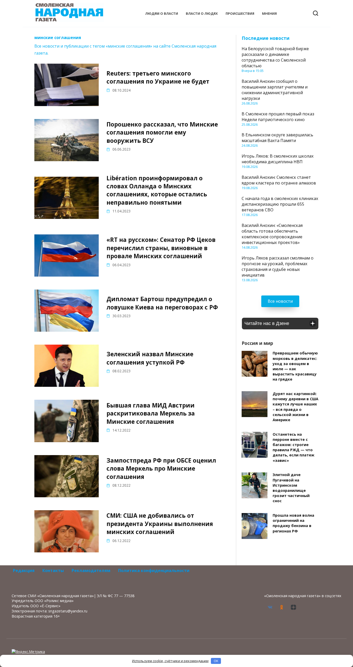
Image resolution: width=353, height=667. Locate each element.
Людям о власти (161, 13)
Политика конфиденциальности (153, 570)
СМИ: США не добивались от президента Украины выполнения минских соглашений (159, 524)
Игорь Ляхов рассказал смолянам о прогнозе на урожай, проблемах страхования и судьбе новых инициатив (277, 266)
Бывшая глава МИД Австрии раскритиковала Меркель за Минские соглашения (150, 413)
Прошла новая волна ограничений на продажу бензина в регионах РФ (293, 523)
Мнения (269, 13)
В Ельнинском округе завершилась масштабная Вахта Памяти (277, 137)
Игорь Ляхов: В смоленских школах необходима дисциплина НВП (277, 159)
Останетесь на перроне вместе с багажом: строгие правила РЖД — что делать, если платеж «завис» (293, 447)
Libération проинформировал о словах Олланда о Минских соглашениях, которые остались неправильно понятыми (156, 190)
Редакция (24, 570)
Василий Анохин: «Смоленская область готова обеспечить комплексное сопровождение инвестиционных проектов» (272, 234)
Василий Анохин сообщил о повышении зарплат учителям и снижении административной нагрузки (275, 89)
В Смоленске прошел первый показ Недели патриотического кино (278, 116)
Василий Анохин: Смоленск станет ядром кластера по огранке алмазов (279, 180)
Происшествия (240, 13)
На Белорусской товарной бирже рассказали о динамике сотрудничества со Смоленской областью (275, 57)
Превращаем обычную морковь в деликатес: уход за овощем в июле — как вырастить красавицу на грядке (295, 366)
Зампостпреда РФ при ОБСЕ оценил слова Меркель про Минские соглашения (161, 468)
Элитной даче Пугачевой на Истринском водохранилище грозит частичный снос (291, 487)
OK (216, 660)
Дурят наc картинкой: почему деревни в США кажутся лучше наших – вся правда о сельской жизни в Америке (295, 406)
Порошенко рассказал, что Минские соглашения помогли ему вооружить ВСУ (162, 132)
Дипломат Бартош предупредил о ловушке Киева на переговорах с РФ (162, 303)
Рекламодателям (91, 570)
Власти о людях (202, 13)
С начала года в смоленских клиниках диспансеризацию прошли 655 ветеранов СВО (280, 204)
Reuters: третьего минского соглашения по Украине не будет (157, 77)
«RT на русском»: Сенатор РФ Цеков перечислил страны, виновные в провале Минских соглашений (161, 248)
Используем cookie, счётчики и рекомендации (170, 660)
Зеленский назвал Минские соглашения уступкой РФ (149, 358)
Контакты (53, 570)
